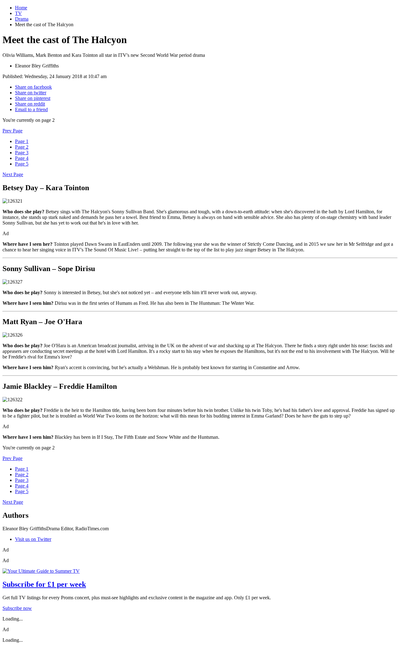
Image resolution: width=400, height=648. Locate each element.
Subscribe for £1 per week (44, 584)
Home (21, 7)
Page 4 (21, 158)
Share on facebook (33, 87)
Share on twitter (30, 92)
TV (18, 13)
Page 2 (21, 147)
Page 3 (21, 152)
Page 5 (21, 163)
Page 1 (21, 141)
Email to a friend (31, 109)
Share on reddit (30, 103)
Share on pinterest (32, 98)
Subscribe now (17, 608)
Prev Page (12, 130)
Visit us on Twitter (33, 539)
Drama (21, 19)
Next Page (12, 174)
